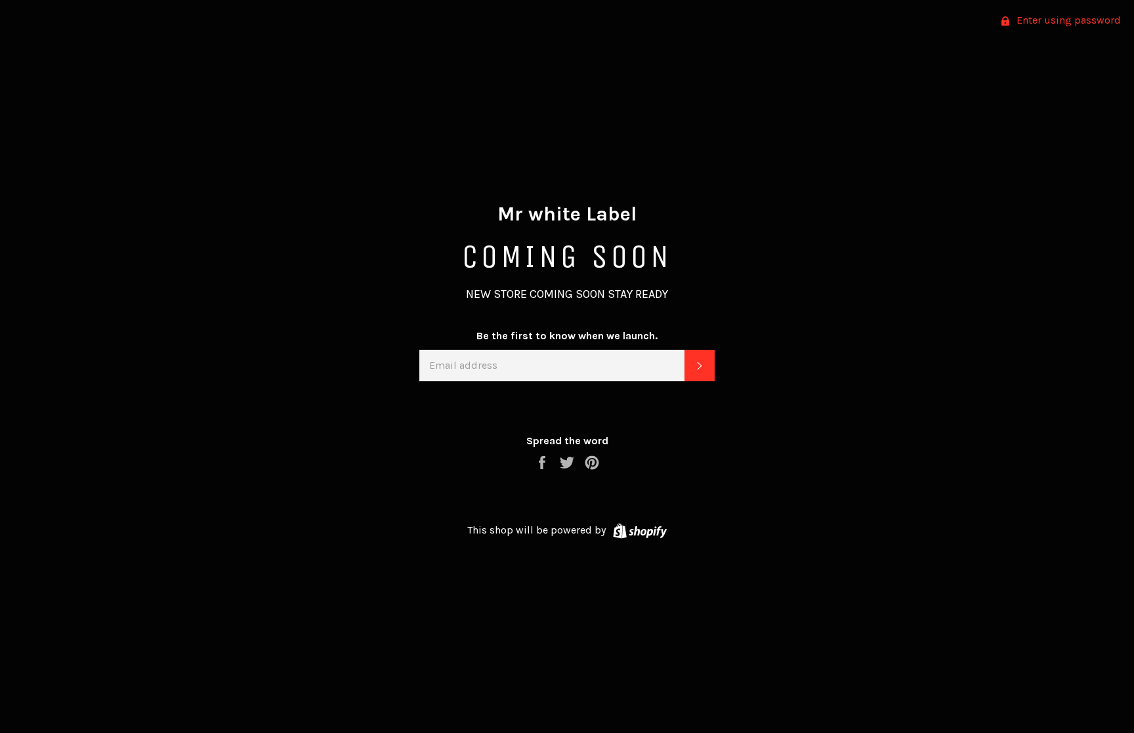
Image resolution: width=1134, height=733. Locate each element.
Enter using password (1067, 20)
